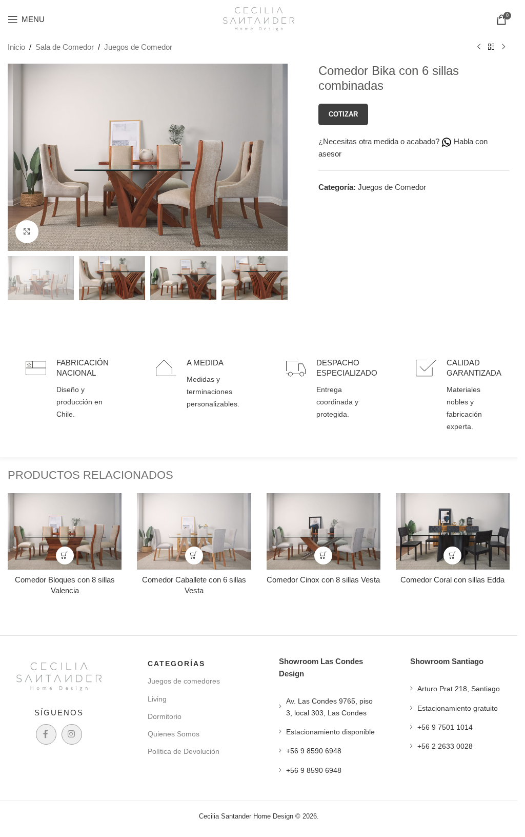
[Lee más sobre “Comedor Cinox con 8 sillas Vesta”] (323, 556)
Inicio (16, 47)
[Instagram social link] (72, 734)
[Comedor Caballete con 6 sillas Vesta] (194, 531)
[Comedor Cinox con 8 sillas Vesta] (323, 531)
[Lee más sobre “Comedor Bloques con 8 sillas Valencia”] (65, 556)
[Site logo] (259, 18)
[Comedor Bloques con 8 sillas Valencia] (65, 531)
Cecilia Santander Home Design (246, 816)
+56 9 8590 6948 (313, 751)
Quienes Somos (173, 734)
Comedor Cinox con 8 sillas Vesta (323, 579)
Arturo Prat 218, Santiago (458, 689)
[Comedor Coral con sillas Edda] (453, 531)
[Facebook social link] (46, 734)
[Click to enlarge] (26, 231)
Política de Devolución (183, 751)
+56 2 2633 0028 (445, 746)
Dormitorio (164, 716)
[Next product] (503, 47)
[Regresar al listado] (491, 47)
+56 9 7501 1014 (445, 727)
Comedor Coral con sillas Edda (452, 579)
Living (157, 699)
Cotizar (343, 114)
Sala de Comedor (64, 47)
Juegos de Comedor (138, 47)
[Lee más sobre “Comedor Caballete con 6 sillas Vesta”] (194, 556)
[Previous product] (479, 47)
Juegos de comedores (184, 681)
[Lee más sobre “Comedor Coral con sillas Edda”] (452, 556)
